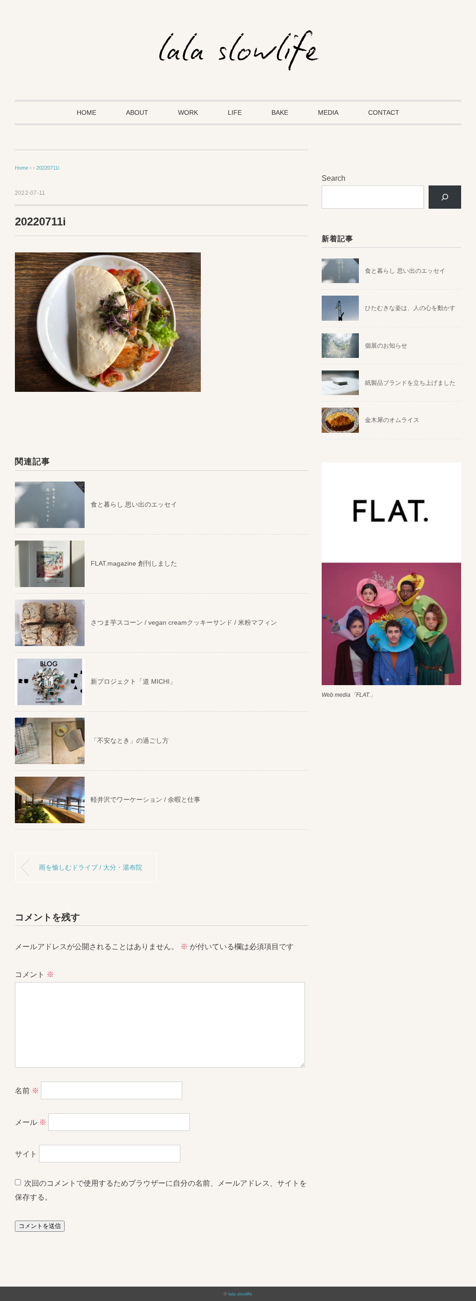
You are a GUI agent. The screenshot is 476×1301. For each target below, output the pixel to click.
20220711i (47, 168)
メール (30, 1122)
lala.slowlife (240, 1293)
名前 (27, 1091)
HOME (86, 112)
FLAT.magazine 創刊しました (134, 563)
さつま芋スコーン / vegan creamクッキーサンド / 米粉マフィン (184, 622)
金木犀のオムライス (392, 419)
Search (333, 178)
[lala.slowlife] (238, 35)
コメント (34, 974)
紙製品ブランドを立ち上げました (410, 382)
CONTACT (383, 112)
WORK (188, 112)
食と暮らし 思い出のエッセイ (134, 504)
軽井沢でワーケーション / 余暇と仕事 (145, 799)
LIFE (235, 112)
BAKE (279, 112)
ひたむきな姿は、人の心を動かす (410, 307)
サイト (26, 1154)
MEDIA (328, 112)
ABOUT (137, 112)
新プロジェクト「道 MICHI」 (133, 681)
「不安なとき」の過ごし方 (130, 740)
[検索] (445, 196)
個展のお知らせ (386, 345)
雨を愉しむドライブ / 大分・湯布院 (90, 867)
